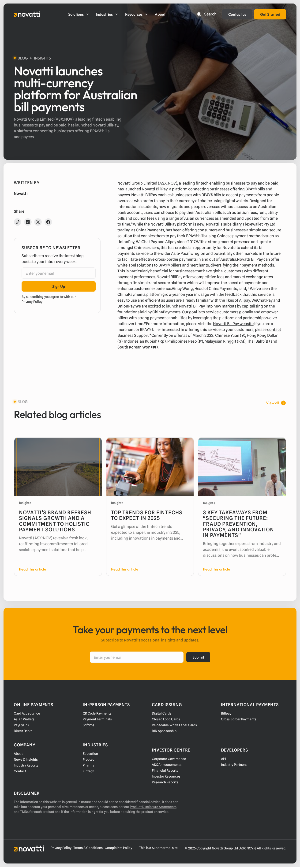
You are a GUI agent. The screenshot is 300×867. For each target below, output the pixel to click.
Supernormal (161, 848)
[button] (79, 14)
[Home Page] (27, 14)
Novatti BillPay (155, 189)
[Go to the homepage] (29, 848)
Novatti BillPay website (233, 323)
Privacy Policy (32, 302)
